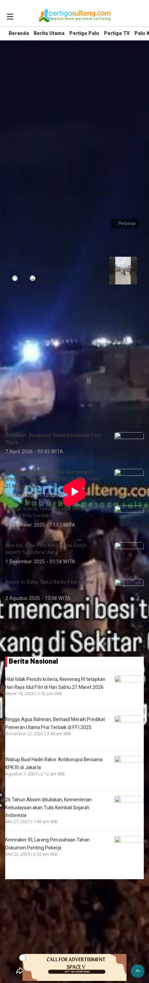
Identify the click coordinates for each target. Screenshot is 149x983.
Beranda (19, 33)
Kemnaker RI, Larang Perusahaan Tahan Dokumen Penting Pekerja (47, 843)
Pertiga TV (117, 33)
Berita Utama (49, 33)
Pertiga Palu (84, 33)
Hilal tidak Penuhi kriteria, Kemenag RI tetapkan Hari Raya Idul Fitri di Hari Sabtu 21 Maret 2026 (55, 683)
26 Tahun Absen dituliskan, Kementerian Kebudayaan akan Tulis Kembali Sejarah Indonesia (48, 807)
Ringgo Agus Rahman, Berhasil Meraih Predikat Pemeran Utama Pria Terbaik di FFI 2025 (55, 723)
